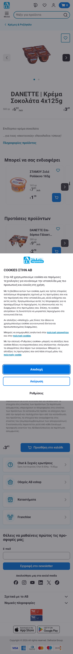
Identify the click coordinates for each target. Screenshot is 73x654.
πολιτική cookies (22, 336)
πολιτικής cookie (12, 355)
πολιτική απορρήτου (58, 332)
